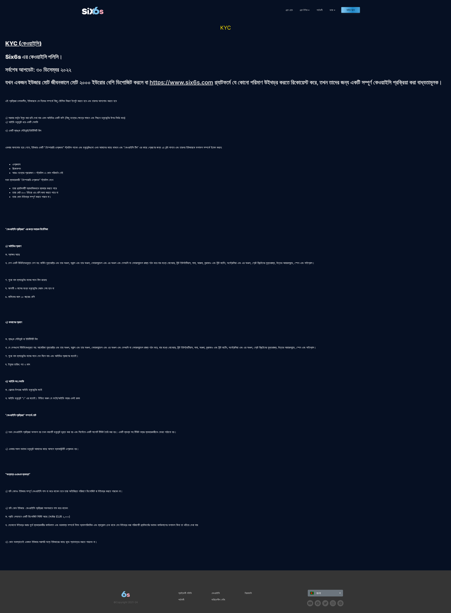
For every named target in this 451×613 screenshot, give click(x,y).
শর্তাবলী (320, 9)
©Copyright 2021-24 (126, 602)
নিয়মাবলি (248, 593)
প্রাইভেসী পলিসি (185, 593)
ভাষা (331, 9)
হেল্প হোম (289, 9)
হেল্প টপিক (304, 9)
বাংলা (318, 593)
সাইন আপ (351, 9)
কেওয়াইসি (216, 593)
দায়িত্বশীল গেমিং (218, 599)
